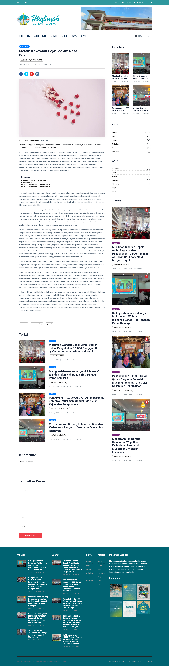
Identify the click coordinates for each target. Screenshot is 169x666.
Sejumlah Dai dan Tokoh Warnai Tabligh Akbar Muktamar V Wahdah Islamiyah (37, 633)
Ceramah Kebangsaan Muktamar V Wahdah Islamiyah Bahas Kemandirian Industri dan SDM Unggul (37, 618)
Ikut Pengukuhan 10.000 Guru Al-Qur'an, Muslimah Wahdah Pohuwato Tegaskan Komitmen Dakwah (72, 639)
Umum (114, 140)
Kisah (114, 192)
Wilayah (74, 36)
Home (21, 36)
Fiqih (114, 188)
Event (44, 36)
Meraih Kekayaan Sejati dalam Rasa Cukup (36, 184)
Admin (28, 64)
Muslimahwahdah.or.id (28, 140)
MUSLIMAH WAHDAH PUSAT (31, 60)
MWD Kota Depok (57, 356)
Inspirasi (115, 169)
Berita (28, 36)
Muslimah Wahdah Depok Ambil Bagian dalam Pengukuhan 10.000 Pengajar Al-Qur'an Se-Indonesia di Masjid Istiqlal (73, 348)
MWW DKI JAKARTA (58, 382)
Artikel (36, 36)
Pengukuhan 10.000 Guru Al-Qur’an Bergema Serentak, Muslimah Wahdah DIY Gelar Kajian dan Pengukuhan (76, 401)
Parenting (115, 180)
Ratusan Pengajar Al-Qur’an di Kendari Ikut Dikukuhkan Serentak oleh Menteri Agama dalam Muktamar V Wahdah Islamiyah (72, 621)
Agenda (115, 148)
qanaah (49, 324)
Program (53, 36)
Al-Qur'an (115, 184)
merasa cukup (37, 324)
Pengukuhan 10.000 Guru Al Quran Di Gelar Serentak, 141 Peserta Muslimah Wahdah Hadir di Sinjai (72, 603)
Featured (115, 152)
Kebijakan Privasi (135, 661)
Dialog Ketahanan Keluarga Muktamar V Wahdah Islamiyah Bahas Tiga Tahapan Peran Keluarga (74, 375)
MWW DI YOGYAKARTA (59, 409)
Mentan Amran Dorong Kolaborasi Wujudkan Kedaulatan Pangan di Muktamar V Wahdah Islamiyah (76, 427)
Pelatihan (115, 144)
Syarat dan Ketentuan (116, 661)
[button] (19, 2)
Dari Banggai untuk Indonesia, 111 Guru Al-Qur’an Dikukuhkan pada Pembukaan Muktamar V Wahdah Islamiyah (73, 585)
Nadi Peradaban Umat (29, 182)
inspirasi (24, 324)
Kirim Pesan (30, 535)
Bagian (64, 36)
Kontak (83, 36)
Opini (114, 172)
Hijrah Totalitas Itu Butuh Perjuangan (34, 180)
